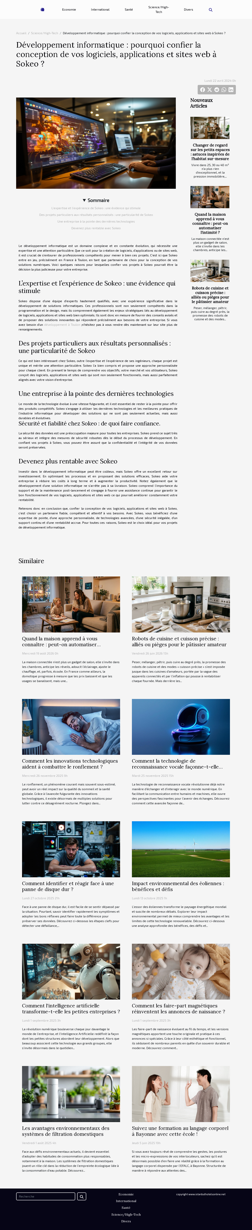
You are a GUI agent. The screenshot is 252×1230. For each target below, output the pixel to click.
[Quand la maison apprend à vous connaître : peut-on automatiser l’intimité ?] (209, 197)
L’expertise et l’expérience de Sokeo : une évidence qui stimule (96, 208)
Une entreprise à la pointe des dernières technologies (96, 221)
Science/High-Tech (158, 9)
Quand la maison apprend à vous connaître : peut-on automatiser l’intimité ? (210, 223)
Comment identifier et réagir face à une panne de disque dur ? (68, 886)
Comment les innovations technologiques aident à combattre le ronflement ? (70, 764)
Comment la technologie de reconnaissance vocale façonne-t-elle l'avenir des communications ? (175, 767)
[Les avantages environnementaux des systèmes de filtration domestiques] (71, 1094)
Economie (69, 9)
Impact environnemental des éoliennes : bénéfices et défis (178, 886)
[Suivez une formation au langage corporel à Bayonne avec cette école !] (181, 1094)
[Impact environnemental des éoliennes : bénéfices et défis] (181, 849)
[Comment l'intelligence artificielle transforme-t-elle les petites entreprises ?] (71, 971)
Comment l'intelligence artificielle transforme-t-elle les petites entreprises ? (71, 1009)
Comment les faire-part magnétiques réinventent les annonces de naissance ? (178, 1009)
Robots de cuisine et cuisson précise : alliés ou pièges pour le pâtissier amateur (210, 295)
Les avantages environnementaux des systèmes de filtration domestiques (65, 1131)
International (100, 9)
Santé (129, 9)
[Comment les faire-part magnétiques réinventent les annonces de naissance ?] (181, 971)
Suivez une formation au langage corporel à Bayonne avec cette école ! (180, 1131)
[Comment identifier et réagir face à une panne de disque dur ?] (71, 849)
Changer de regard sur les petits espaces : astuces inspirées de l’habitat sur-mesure (210, 152)
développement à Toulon (62, 324)
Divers (188, 9)
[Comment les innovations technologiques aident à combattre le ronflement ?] (71, 726)
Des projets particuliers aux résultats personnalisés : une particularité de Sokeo (96, 214)
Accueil (21, 33)
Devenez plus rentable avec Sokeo (96, 228)
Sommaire (98, 200)
